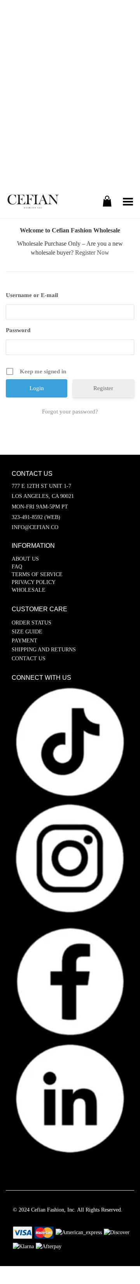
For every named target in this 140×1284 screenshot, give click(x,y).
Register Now (92, 252)
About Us (25, 559)
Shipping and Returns (44, 650)
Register (103, 388)
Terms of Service (37, 574)
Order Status (31, 623)
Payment (24, 641)
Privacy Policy (34, 582)
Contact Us (29, 658)
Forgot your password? (70, 411)
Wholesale (29, 590)
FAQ (17, 567)
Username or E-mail (32, 295)
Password (18, 330)
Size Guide (27, 632)
